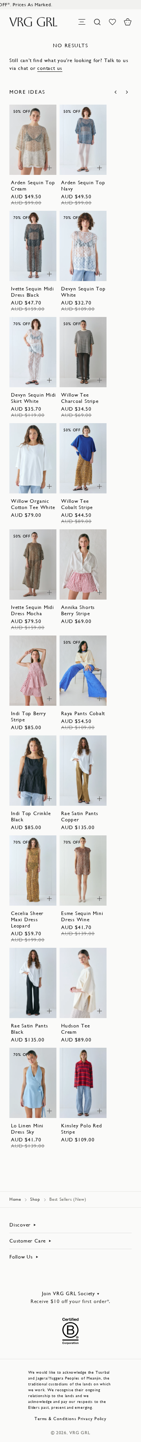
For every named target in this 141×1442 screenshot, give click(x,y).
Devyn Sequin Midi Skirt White (33, 398)
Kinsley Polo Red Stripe (81, 1129)
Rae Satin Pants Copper (79, 816)
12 (38, 157)
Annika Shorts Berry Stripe (78, 610)
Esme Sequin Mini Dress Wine (82, 916)
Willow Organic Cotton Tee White (33, 504)
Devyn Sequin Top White (83, 292)
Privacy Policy (92, 1418)
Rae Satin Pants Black (29, 1029)
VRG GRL (79, 1432)
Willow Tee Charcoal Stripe (80, 398)
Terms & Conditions (55, 1418)
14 (28, 165)
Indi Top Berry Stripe (28, 716)
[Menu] (82, 22)
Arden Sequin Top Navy (83, 186)
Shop (35, 1199)
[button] (128, 22)
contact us (49, 68)
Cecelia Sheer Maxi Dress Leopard (27, 919)
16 (88, 271)
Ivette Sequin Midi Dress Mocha (32, 610)
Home (15, 1199)
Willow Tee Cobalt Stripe (77, 504)
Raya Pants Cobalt (83, 713)
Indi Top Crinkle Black (31, 816)
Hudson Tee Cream (75, 1029)
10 (28, 157)
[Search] (97, 22)
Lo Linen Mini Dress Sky (27, 1129)
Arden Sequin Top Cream (33, 186)
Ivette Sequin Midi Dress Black (32, 292)
